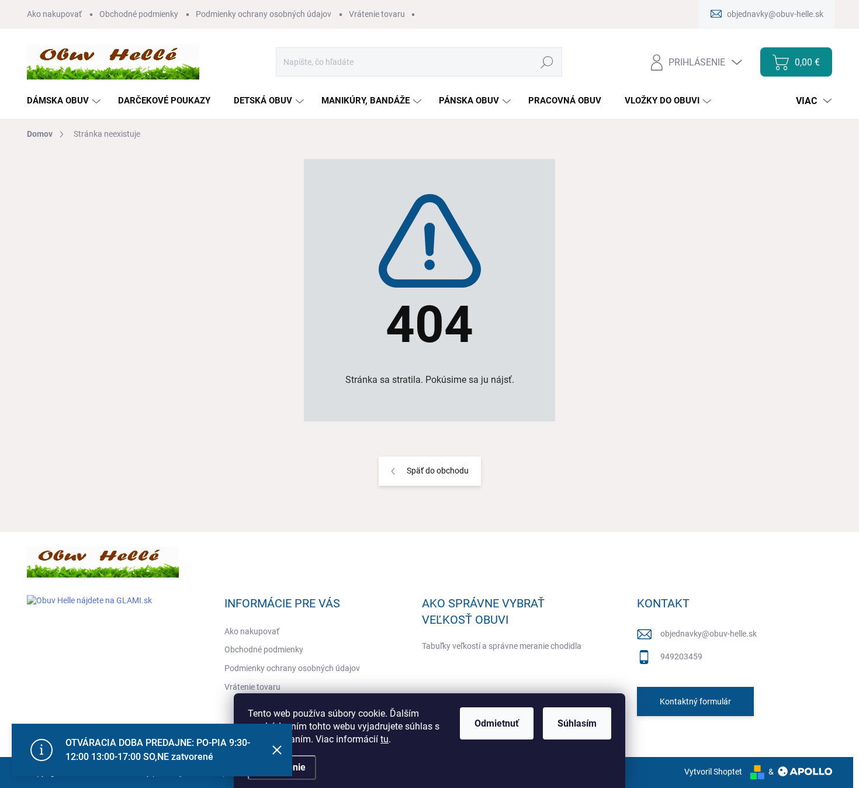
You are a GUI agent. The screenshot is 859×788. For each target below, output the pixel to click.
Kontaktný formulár (695, 701)
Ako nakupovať (54, 14)
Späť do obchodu (438, 470)
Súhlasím (577, 723)
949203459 (681, 656)
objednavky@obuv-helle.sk (708, 633)
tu (384, 739)
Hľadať (547, 62)
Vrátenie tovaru (377, 14)
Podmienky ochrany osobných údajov (263, 14)
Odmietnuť (496, 723)
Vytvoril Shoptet (713, 771)
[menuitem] (65, 101)
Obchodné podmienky (138, 14)
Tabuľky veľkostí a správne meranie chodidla (501, 646)
